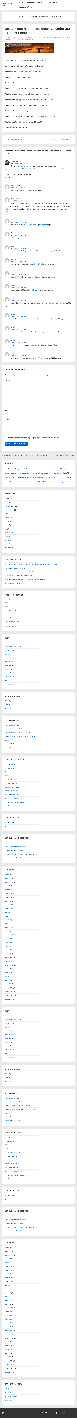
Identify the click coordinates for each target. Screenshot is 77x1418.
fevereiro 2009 (9, 957)
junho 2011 (8, 920)
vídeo (56, 482)
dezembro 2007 (9, 991)
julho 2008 (7, 976)
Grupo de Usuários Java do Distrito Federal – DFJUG (20, 736)
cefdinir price (35, 290)
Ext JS (7, 606)
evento (14, 473)
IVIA (61, 473)
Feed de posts (9, 1392)
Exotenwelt (8, 850)
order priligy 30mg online (38, 358)
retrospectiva (8, 482)
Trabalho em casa (29, 482)
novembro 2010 (9, 935)
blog (18, 469)
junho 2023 (8, 874)
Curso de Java (9, 618)
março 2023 (8, 878)
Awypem (13, 220)
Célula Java (50, 2)
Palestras (56, 477)
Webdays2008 (62, 482)
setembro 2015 (9, 889)
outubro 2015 (8, 886)
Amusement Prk (9, 843)
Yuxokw (13, 272)
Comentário (9, 380)
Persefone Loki (9, 704)
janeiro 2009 (8, 961)
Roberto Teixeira (9, 676)
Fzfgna (13, 298)
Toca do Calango (9, 684)
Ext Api (7, 775)
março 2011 (8, 927)
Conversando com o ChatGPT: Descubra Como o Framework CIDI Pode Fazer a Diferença (31, 564)
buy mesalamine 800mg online (34, 251)
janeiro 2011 (8, 931)
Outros (6, 544)
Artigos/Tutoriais (33, 2)
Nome (7, 410)
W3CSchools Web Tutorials (12, 794)
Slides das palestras (10, 610)
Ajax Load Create (10, 764)
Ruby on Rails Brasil (10, 744)
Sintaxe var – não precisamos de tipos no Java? (19, 572)
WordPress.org (9, 1400)
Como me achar (9, 822)
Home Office (50, 473)
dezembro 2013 (9, 905)
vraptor (53, 482)
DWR (60, 468)
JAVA (63, 37)
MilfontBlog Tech (9, 665)
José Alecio (8, 654)
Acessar (7, 1388)
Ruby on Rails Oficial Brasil (12, 748)
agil (6, 469)
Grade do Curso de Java (12, 621)
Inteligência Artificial (10, 532)
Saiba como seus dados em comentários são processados (54, 455)
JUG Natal (8, 740)
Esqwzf (13, 314)
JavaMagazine (14, 477)
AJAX (14, 469)
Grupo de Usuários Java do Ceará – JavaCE (17, 732)
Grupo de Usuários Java (12, 725)
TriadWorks (40, 481)
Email (7, 419)
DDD (47, 469)
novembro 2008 (9, 965)
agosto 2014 (8, 897)
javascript (21, 477)
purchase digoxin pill (35, 277)
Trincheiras (8, 708)
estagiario (7, 473)
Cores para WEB (9, 768)
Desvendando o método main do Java (15, 568)
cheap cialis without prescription (35, 225)
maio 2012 (8, 912)
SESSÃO (18, 482)
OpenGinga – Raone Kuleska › (61, 139)
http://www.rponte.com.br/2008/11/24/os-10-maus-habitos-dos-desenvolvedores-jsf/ (34, 169)
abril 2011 (7, 923)
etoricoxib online (29, 238)
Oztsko (13, 246)
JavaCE (7, 478)
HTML (55, 473)
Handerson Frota (7, 5)
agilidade (9, 469)
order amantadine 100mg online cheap (36, 319)
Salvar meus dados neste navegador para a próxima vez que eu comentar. (33, 438)
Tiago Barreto (8, 680)
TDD (23, 482)
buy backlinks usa (16, 185)
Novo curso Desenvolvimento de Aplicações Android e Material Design (25, 579)
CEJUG (26, 469)
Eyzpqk (13, 340)
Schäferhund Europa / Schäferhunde (15, 854)
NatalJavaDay (39, 39)
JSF (33, 39)
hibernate (44, 473)
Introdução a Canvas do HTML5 (14, 583)
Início (21, 2)
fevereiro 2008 (9, 988)
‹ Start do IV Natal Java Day (14, 139)
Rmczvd (13, 233)
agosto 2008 (8, 972)
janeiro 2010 (8, 942)
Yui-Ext (7, 806)
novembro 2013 (9, 908)
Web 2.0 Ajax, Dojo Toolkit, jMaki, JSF (16, 798)
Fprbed (13, 353)
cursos (44, 469)
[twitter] (3, 1413)
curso (39, 469)
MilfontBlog (8, 701)
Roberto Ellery (9, 673)
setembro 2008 (9, 969)
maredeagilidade (35, 477)
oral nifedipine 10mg (36, 332)
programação (62, 477)
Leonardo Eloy (9, 658)
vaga (49, 482)
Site (6, 428)
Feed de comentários (11, 1396)
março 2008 (8, 984)
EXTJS (28, 473)
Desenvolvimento (53, 469)
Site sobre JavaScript (11, 783)
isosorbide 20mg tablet (38, 264)
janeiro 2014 (8, 901)
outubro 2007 (8, 999)
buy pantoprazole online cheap (44, 303)
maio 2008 (8, 980)
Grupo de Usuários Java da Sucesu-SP (16, 729)
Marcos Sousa (9, 661)
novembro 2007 (9, 995)
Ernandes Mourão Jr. (11, 650)
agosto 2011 (8, 916)
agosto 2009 (8, 950)
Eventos (58, 37)
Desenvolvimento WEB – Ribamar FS (15, 646)
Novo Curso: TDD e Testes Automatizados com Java (20, 575)
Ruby (13, 482)
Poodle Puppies (9, 846)
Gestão (7, 525)
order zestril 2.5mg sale (39, 345)
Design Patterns (9, 510)
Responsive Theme (69, 1413)
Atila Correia (8, 643)
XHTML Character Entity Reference (15, 802)
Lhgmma (13, 259)
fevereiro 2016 (9, 882)
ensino (70, 469)
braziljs (21, 469)
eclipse (65, 469)
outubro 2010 (8, 939)
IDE (58, 473)
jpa (25, 477)
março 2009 (8, 954)
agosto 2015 (8, 893)
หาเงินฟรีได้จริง (15, 198)
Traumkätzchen (9, 858)
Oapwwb (13, 285)
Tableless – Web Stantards (12, 787)
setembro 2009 (9, 946)
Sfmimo (13, 327)
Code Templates (34, 469)
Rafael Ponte (41, 60)
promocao (69, 477)
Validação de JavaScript (12, 790)
